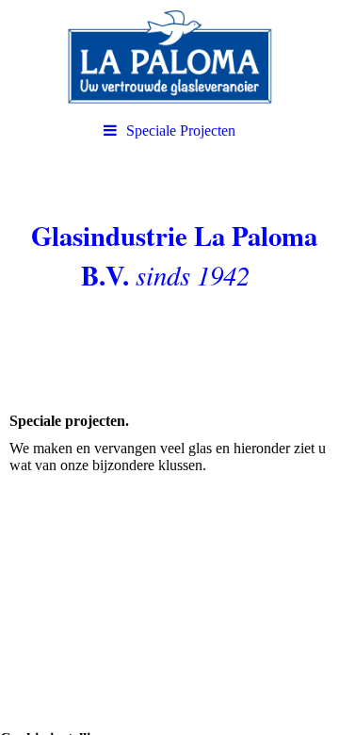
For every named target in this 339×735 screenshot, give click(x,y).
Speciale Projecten (180, 130)
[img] (169, 56)
